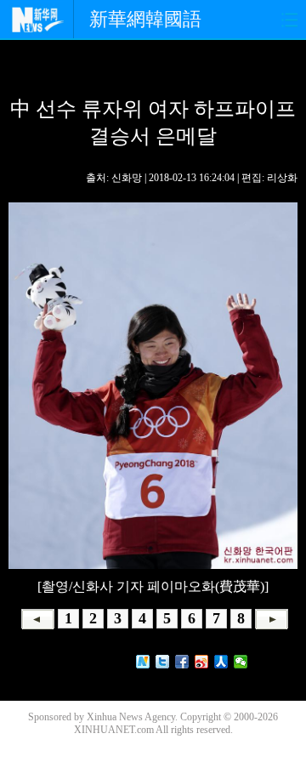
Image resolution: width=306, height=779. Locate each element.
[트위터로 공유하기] (163, 661)
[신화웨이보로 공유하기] (143, 661)
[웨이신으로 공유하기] (241, 661)
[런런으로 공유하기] (221, 661)
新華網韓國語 (145, 19)
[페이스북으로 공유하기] (182, 661)
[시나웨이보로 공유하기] (202, 661)
